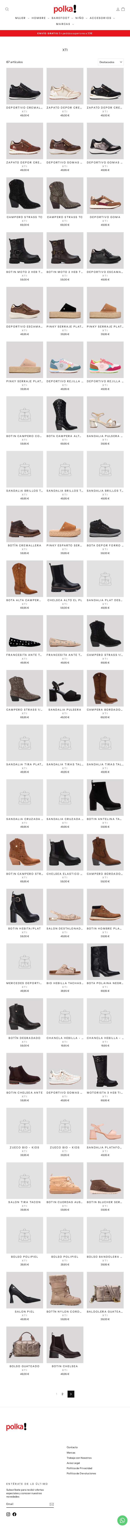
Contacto (72, 1447)
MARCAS (63, 24)
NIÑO (80, 18)
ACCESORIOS (101, 18)
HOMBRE (39, 18)
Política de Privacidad (79, 1468)
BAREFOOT (61, 18)
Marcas (71, 1452)
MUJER (21, 18)
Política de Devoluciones (81, 1473)
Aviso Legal (73, 1463)
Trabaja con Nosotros (79, 1457)
